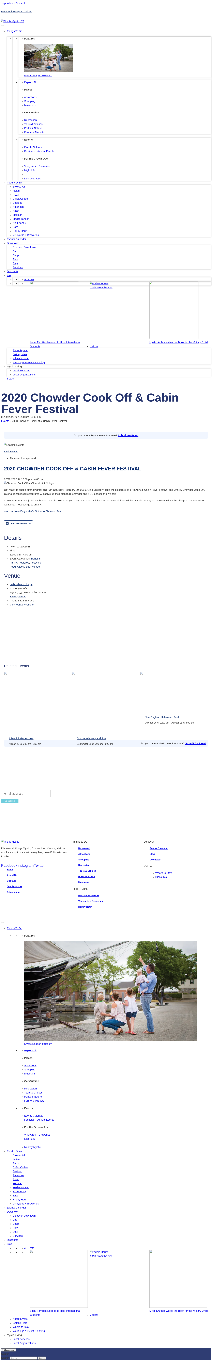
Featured (24, 562)
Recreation (30, 120)
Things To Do (14, 31)
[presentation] (34, 674)
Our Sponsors (14, 886)
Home (10, 869)
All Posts (29, 279)
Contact (11, 881)
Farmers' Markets (34, 132)
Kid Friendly (19, 223)
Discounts (12, 271)
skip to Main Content (13, 3)
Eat (15, 251)
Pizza (16, 194)
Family (13, 562)
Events (5, 421)
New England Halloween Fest (162, 717)
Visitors (94, 346)
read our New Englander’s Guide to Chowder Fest (33, 511)
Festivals (36, 562)
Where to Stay (21, 358)
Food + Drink (14, 182)
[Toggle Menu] (2, 25)
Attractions (30, 97)
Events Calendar (33, 147)
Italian (16, 190)
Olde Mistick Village (28, 566)
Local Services (21, 370)
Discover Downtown (24, 247)
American (18, 206)
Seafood (17, 202)
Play (15, 259)
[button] (11, 378)
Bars (15, 227)
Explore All (30, 82)
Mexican (17, 214)
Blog (9, 275)
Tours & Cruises (33, 124)
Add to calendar (19, 523)
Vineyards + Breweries (37, 166)
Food (13, 566)
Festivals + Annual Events (39, 151)
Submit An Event (128, 435)
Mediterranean (21, 218)
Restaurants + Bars (88, 895)
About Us (12, 875)
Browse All (19, 186)
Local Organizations (24, 374)
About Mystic (20, 350)
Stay (15, 263)
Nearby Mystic (32, 178)
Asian (16, 210)
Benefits (36, 558)
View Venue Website (22, 604)
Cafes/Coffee (20, 198)
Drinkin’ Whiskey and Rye (91, 738)
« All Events (11, 451)
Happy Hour (20, 231)
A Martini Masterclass (21, 738)
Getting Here (20, 354)
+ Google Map (18, 596)
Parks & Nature (33, 128)
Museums (29, 105)
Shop (16, 255)
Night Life (29, 170)
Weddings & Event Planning (29, 362)
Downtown (13, 243)
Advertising (13, 892)
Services (18, 267)
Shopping (29, 101)
